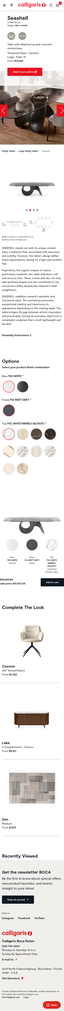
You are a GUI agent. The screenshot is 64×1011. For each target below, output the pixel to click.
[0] (57, 5)
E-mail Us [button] (8, 959)
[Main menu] (4, 5)
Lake (6, 742)
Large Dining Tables (28, 151)
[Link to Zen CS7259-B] (32, 790)
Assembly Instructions (16, 335)
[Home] (32, 4)
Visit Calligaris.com (11, 997)
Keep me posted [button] (16, 899)
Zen (5, 819)
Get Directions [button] (11, 978)
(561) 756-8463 (11, 946)
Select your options (24, 71)
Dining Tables (8, 151)
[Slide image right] (60, 111)
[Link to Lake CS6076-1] (32, 713)
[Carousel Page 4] (37, 210)
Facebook (24, 918)
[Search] (50, 5)
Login (26, 997)
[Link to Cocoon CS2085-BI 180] (32, 637)
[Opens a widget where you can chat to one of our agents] (52, 1005)
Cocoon (8, 666)
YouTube (39, 918)
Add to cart (52, 582)
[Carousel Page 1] (27, 210)
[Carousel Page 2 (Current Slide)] (30, 210)
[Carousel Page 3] (34, 210)
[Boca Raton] (11, 5)
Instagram (8, 918)
